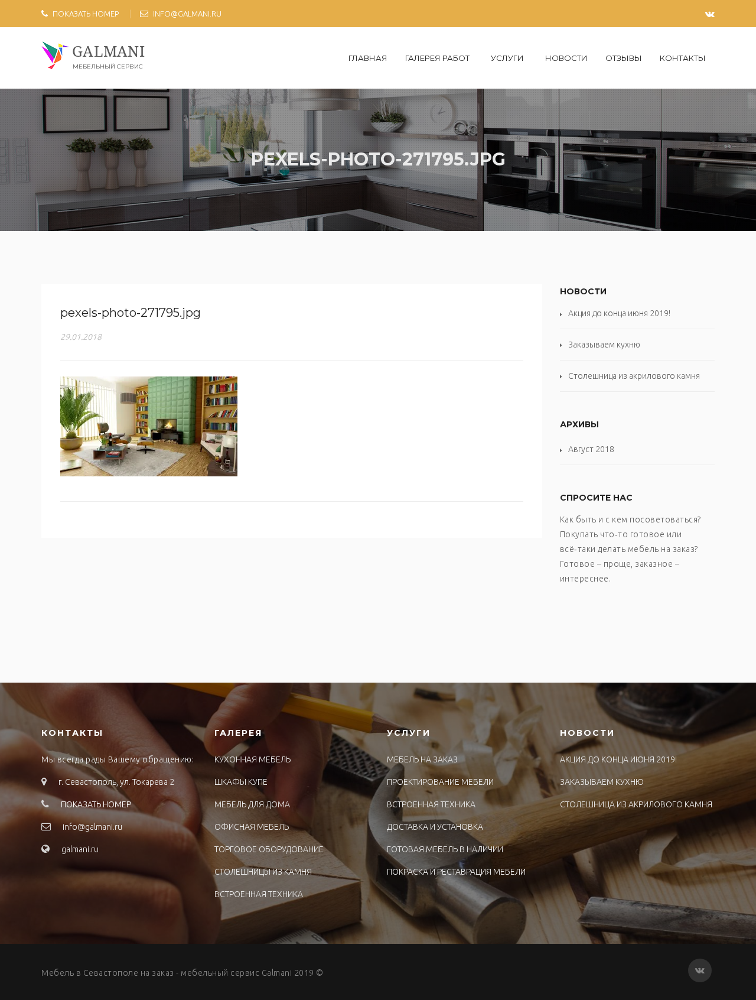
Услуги (507, 58)
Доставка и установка (435, 827)
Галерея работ (437, 58)
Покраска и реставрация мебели (456, 871)
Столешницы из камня (263, 871)
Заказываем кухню (604, 344)
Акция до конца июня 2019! (619, 313)
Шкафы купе (241, 782)
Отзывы (623, 58)
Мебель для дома (252, 804)
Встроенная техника (258, 894)
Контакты (683, 58)
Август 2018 (591, 449)
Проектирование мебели (440, 782)
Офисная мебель (251, 827)
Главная (367, 58)
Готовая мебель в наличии (445, 849)
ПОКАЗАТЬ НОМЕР (86, 13)
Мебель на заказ (422, 759)
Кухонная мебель (252, 759)
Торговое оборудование (269, 849)
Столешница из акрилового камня (634, 376)
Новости (566, 58)
